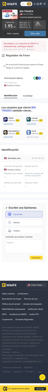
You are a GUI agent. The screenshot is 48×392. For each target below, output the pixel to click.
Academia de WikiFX (18, 314)
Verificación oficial (35, 309)
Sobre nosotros (8, 294)
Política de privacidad (11, 304)
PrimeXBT (29, 371)
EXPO (4, 314)
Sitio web (35, 33)
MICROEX (28, 367)
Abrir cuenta (13, 33)
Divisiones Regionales (24, 319)
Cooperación (7, 319)
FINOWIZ (6, 371)
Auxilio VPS (34, 314)
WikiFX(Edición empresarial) (13, 309)
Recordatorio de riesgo (11, 299)
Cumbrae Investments (12, 367)
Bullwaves (18, 371)
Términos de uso (31, 299)
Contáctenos (22, 294)
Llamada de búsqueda (32, 304)
